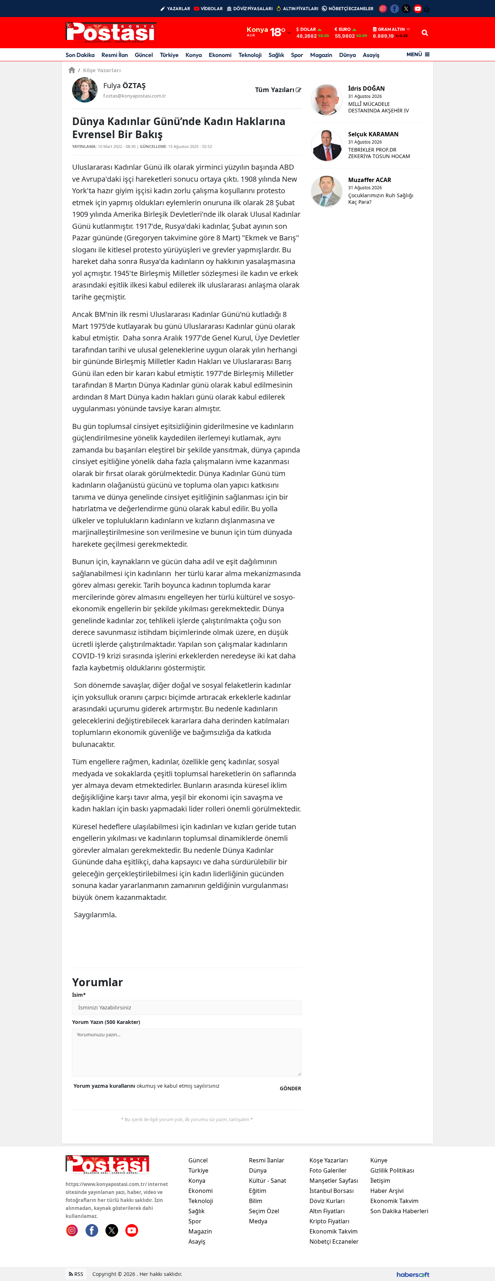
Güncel (144, 54)
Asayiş (371, 54)
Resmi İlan (114, 54)
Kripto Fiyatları (329, 1221)
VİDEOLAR (212, 8)
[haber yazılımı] (413, 1274)
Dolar (308, 29)
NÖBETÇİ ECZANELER (351, 8)
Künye (378, 1160)
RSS (78, 1273)
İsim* (79, 994)
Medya (258, 1221)
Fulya (124, 85)
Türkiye (169, 54)
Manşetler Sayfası (333, 1181)
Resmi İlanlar (266, 1160)
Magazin (321, 54)
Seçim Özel (264, 1211)
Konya (194, 54)
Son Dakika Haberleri (399, 1211)
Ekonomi (220, 54)
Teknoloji (250, 54)
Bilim (255, 1201)
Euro (345, 29)
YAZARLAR (178, 8)
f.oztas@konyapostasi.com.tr (134, 95)
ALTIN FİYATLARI (300, 8)
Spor (297, 54)
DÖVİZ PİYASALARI (253, 8)
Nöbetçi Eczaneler (334, 1241)
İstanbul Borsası (331, 1191)
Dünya (347, 54)
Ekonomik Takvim (333, 1231)
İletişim (380, 1181)
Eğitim (257, 1191)
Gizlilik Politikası (392, 1170)
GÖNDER (290, 1088)
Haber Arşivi (387, 1191)
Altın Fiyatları (327, 1211)
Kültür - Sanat (267, 1181)
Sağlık (276, 54)
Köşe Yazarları (99, 70)
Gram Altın (391, 29)
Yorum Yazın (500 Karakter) (106, 1021)
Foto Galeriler (328, 1170)
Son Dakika (80, 54)
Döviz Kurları (327, 1201)
